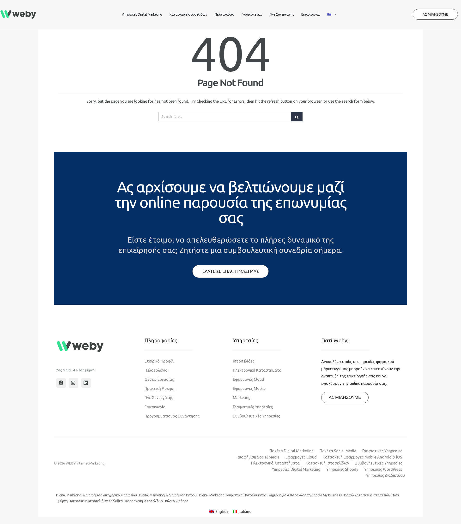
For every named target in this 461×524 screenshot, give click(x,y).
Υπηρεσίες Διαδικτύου (385, 475)
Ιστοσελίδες (243, 361)
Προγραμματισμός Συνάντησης (172, 416)
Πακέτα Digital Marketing (291, 451)
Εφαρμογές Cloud (248, 379)
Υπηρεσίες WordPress (383, 469)
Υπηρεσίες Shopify (342, 469)
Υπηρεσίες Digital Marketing (142, 14)
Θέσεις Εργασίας (159, 379)
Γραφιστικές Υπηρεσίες (253, 407)
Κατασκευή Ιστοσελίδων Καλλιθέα (96, 501)
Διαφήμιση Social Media (258, 457)
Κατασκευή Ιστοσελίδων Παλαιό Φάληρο (156, 501)
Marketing (241, 397)
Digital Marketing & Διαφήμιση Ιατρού (168, 495)
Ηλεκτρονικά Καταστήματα (275, 463)
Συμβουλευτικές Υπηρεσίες (256, 416)
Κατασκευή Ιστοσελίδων (188, 14)
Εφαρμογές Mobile (249, 388)
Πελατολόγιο (224, 14)
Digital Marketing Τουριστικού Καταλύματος (233, 495)
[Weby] (18, 14)
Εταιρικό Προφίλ (159, 361)
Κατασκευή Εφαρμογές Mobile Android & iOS (362, 457)
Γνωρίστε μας (251, 14)
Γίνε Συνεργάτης (282, 14)
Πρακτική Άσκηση (160, 388)
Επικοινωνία (310, 14)
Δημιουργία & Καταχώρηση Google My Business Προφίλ (311, 495)
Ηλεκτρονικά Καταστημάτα (257, 370)
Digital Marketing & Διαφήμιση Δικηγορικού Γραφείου (96, 495)
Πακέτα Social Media (338, 451)
